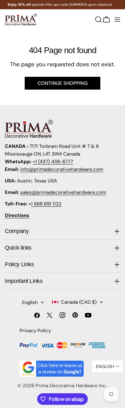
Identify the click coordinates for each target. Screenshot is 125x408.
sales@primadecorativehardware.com (63, 192)
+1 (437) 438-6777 (53, 161)
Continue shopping (63, 83)
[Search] (98, 19)
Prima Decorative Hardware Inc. (71, 385)
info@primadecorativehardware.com (61, 169)
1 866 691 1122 (46, 204)
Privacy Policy (35, 330)
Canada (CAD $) (79, 302)
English (30, 302)
